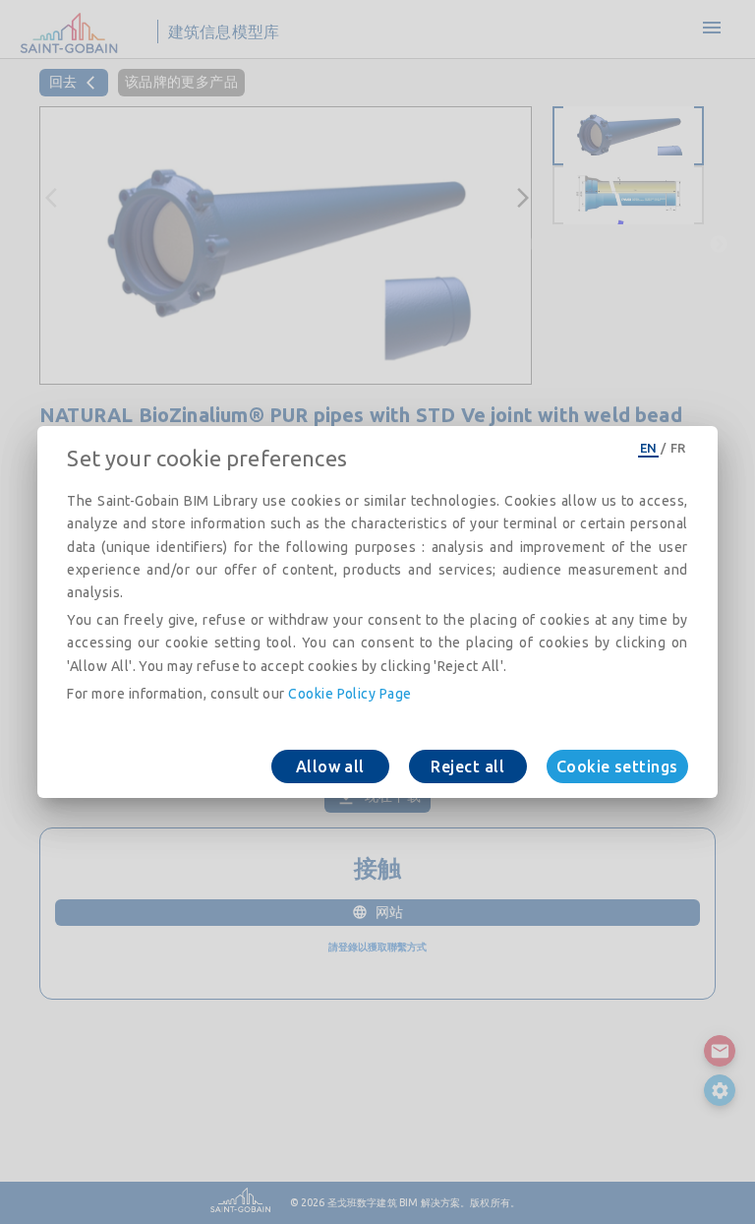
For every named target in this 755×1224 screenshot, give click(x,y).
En (649, 448)
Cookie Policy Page (349, 694)
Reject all (467, 766)
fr (678, 448)
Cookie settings (617, 766)
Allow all (330, 766)
